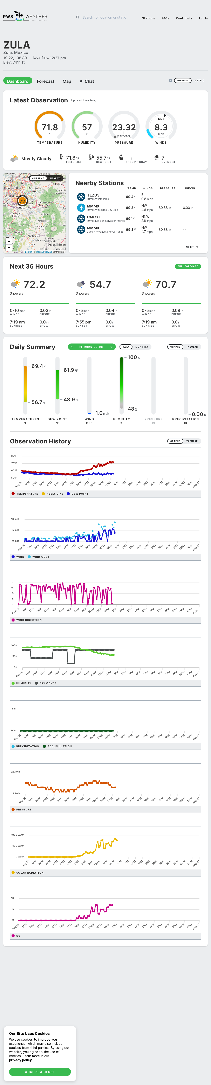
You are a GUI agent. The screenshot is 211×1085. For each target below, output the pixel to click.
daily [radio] (126, 347)
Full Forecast (188, 266)
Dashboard (16, 82)
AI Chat (77, 82)
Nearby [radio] (55, 179)
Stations (148, 18)
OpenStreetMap (44, 252)
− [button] (9, 248)
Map (59, 82)
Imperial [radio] (183, 81)
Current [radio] (38, 179)
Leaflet (28, 252)
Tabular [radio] (192, 441)
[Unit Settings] (171, 81)
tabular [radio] (192, 347)
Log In (203, 18)
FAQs (165, 18)
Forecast (40, 82)
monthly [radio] (141, 347)
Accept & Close (40, 1072)
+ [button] (9, 241)
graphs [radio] (175, 347)
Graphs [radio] (175, 441)
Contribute (184, 18)
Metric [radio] (199, 81)
